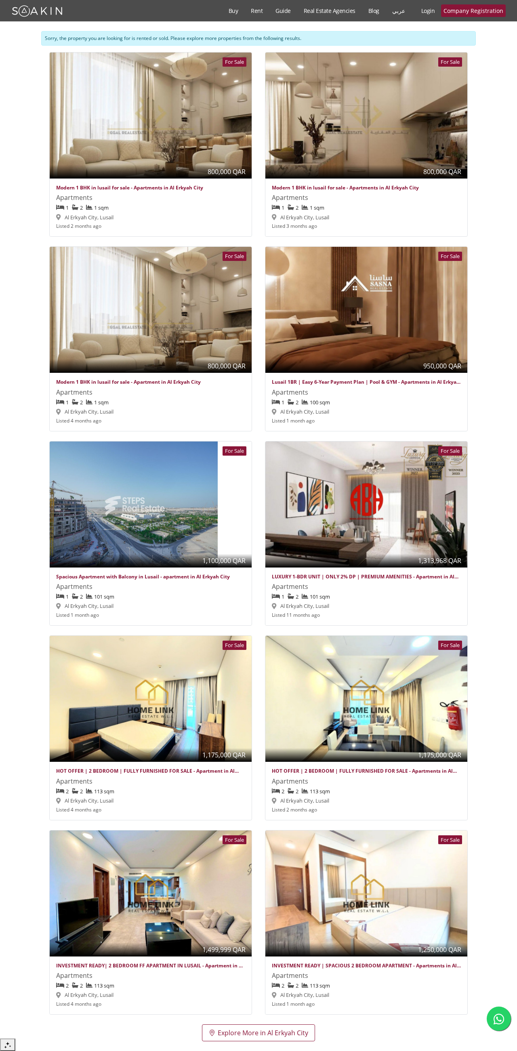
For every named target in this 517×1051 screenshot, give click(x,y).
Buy (233, 11)
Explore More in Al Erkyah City (263, 1032)
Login (428, 11)
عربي (398, 11)
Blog (373, 11)
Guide (283, 11)
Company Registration (473, 11)
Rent (257, 11)
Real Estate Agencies (329, 11)
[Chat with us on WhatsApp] (499, 1019)
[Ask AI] (7, 1044)
